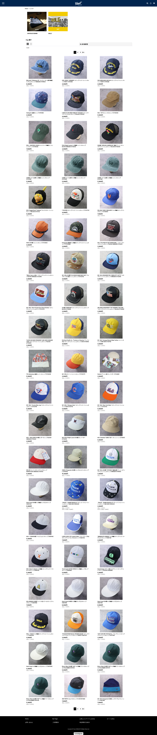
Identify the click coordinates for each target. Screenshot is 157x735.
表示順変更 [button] (85, 44)
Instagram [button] (79, 733)
